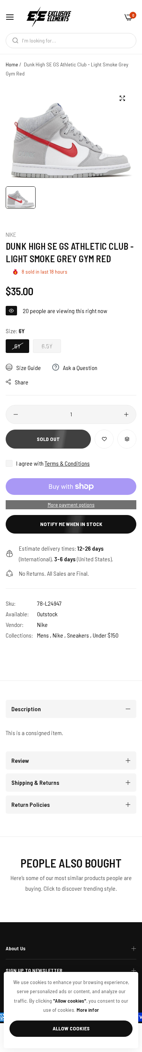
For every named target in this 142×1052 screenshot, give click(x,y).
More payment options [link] (71, 504)
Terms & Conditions (67, 463)
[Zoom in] (122, 98)
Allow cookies (71, 1028)
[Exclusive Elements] (49, 16)
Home (12, 64)
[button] (104, 439)
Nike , (59, 635)
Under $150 (106, 635)
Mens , (44, 635)
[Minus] (15, 414)
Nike (11, 234)
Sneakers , (79, 635)
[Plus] (126, 414)
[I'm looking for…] (13, 40)
